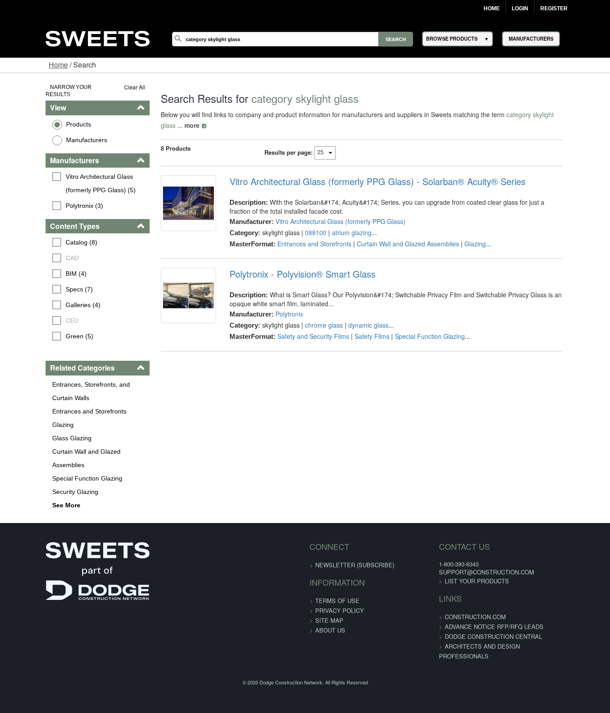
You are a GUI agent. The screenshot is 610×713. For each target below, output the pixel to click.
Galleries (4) (43, 297)
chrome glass (311, 314)
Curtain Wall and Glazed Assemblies (64, 443)
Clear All (110, 87)
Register (554, 8)
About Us (330, 609)
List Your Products (462, 560)
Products (39, 116)
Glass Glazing (32, 430)
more (562, 114)
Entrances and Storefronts (50, 403)
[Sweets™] (97, 37)
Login (520, 8)
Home (492, 8)
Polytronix (276, 303)
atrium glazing (339, 221)
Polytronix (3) (45, 198)
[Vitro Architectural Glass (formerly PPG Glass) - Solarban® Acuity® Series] (170, 198)
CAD (32, 250)
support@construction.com (471, 551)
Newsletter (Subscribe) (354, 544)
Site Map (329, 599)
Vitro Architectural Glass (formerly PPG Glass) (328, 210)
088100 (302, 221)
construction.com (460, 595)
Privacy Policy (339, 589)
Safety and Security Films (300, 325)
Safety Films (359, 325)
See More (27, 484)
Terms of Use (337, 579)
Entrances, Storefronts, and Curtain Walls (63, 383)
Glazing (23, 417)
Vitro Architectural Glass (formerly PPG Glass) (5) (74, 175)
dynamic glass (355, 314)
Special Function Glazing (48, 457)
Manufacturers (47, 132)
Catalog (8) (42, 235)
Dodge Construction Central (478, 615)
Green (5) (40, 329)
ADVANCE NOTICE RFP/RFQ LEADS (479, 605)
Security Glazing (36, 470)
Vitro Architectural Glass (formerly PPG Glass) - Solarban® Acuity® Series (365, 171)
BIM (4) (36, 266)
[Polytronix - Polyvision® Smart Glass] (170, 290)
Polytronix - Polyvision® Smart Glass (290, 263)
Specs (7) (40, 282)
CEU (32, 313)
